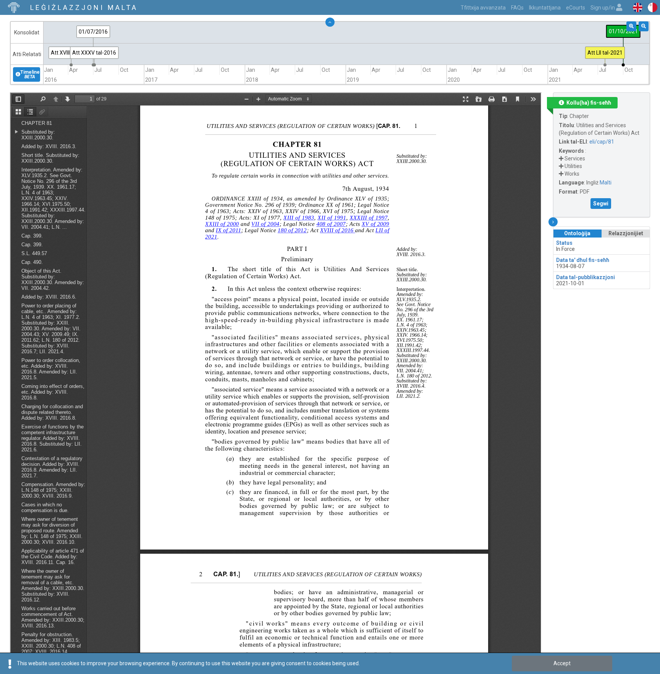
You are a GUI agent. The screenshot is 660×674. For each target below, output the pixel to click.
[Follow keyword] (561, 158)
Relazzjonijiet (625, 233)
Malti (605, 182)
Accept (562, 663)
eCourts (575, 8)
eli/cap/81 (601, 142)
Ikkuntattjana (545, 8)
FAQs (517, 8)
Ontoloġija (577, 233)
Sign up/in (603, 8)
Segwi (600, 203)
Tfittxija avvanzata (483, 8)
